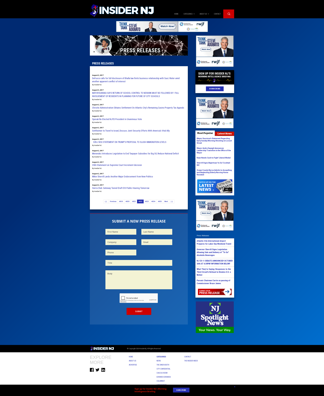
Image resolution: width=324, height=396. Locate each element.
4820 (127, 201)
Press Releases (203, 235)
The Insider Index (191, 361)
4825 (160, 201)
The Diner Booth (163, 365)
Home (131, 357)
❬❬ (106, 201)
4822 (140, 201)
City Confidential (163, 369)
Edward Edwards (164, 377)
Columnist (161, 381)
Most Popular (205, 133)
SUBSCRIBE (214, 89)
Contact (187, 357)
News (159, 361)
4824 (153, 201)
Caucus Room (162, 373)
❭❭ (171, 201)
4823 (147, 201)
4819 (121, 201)
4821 (134, 201)
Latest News (224, 133)
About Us (132, 361)
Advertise (133, 365)
